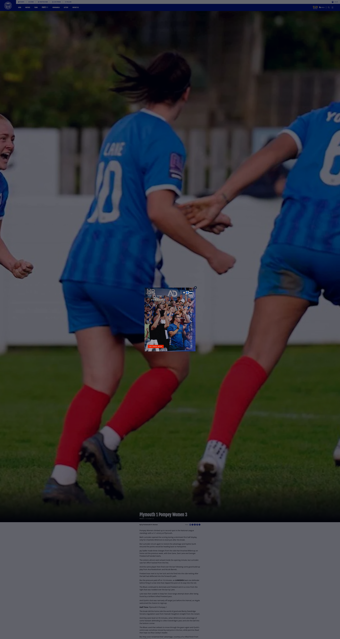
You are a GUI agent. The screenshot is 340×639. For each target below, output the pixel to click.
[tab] (195, 287)
